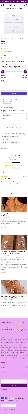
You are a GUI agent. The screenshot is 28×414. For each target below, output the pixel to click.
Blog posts (14, 194)
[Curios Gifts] (14, 5)
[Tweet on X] (4, 148)
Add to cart (14, 89)
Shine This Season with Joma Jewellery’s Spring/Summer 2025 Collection (13, 297)
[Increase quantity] (8, 83)
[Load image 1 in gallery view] (14, 23)
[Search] (4, 5)
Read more (3, 227)
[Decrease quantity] (2, 83)
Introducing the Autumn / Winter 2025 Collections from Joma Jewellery (13, 252)
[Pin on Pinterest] (7, 148)
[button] (4, 51)
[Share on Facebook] (5, 148)
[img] (4, 176)
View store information (7, 103)
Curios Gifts (6, 409)
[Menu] (1, 5)
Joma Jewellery (6, 48)
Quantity (3, 80)
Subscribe (14, 385)
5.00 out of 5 (18, 158)
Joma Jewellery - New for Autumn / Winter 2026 (11, 215)
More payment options (14, 96)
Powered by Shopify (12, 409)
